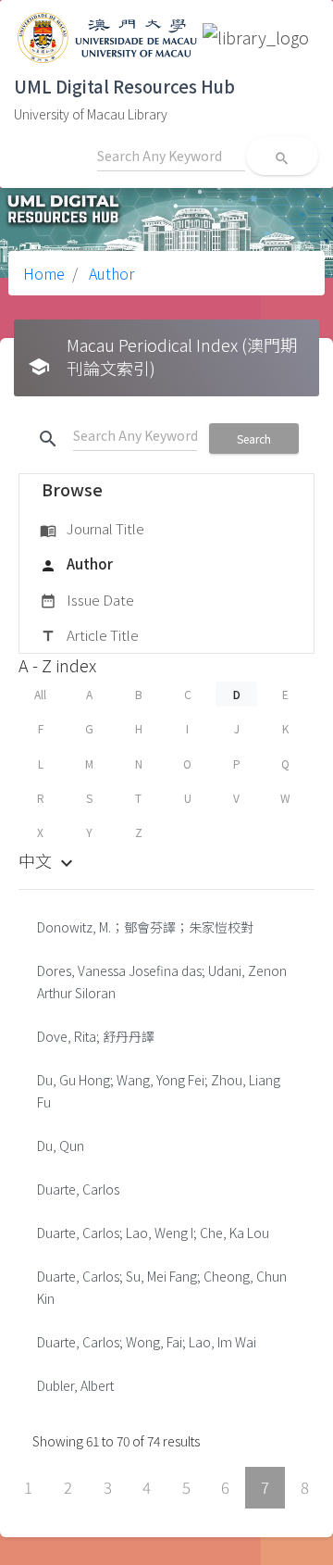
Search (254, 438)
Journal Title (92, 528)
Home (44, 273)
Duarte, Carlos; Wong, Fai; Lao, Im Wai (146, 1342)
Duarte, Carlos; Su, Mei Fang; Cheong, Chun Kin (162, 1287)
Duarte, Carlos (78, 1189)
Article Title (89, 634)
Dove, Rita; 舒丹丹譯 (95, 1036)
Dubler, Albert (75, 1385)
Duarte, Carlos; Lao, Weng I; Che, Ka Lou (153, 1232)
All (40, 694)
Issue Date (87, 599)
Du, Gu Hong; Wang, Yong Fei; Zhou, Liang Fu (158, 1090)
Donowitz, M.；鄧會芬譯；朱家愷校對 (145, 927)
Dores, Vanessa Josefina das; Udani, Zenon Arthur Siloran (162, 981)
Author (109, 273)
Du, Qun (60, 1145)
